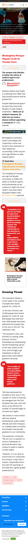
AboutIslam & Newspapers (13, 84)
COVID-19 (19, 480)
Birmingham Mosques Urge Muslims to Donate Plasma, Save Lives (13, 167)
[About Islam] (8, 4)
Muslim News (12, 38)
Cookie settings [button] (6, 538)
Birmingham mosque (8, 480)
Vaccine (14, 477)
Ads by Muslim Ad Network (14, 1)
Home (4, 38)
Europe (20, 38)
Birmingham (6, 477)
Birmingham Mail (9, 195)
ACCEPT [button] (13, 538)
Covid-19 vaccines (7, 483)
